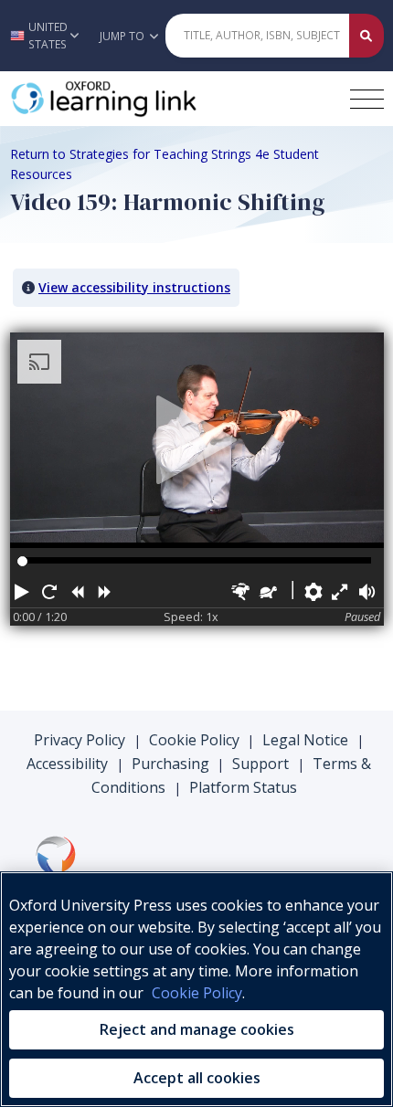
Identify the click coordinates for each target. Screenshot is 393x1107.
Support (260, 764)
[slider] (22, 561)
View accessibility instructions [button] (134, 287)
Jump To (123, 36)
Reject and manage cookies (197, 1029)
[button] (45, 36)
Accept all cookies (196, 1078)
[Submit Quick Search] (366, 36)
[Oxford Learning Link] (147, 98)
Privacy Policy (79, 740)
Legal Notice (305, 740)
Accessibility (67, 764)
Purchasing (170, 764)
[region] (196, 989)
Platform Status (243, 787)
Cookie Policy (194, 740)
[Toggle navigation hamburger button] (367, 99)
